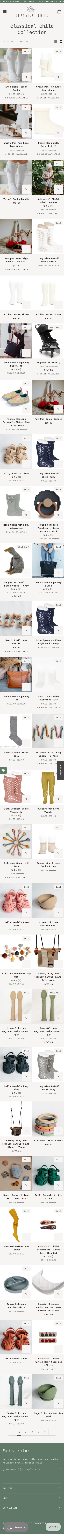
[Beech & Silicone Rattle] (16, 618)
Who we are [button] (10, 1508)
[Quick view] (26, 249)
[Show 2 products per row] (61, 41)
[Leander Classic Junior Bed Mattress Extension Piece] (48, 1282)
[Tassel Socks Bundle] (16, 177)
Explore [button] (7, 1488)
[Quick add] (26, 77)
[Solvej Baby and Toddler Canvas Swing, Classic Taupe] (16, 1118)
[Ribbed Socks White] (16, 293)
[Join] (58, 1469)
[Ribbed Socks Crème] (48, 293)
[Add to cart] (26, 189)
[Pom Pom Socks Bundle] (48, 397)
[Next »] (52, 1432)
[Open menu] (8, 11)
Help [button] (5, 1498)
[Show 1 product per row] (55, 41)
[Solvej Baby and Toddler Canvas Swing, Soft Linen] (48, 952)
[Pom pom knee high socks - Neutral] (16, 236)
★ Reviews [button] (60, 770)
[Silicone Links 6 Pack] (48, 1118)
